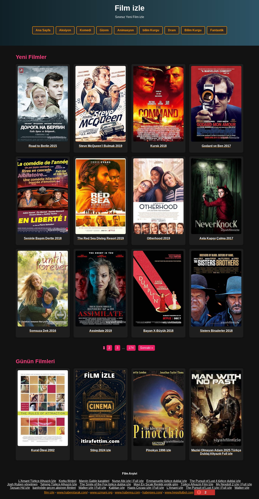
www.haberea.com (127, 492)
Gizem (104, 30)
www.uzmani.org (101, 492)
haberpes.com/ (152, 492)
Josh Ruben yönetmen (22, 484)
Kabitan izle (117, 487)
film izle (49, 492)
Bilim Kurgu (193, 30)
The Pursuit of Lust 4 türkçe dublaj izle (215, 481)
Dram (172, 30)
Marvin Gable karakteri (94, 481)
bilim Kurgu (151, 30)
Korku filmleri (67, 481)
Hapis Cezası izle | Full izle (145, 487)
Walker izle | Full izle (92, 487)
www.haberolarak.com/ (72, 492)
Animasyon (125, 30)
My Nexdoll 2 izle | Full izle (234, 484)
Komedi (85, 30)
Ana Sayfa (43, 30)
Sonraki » (146, 347)
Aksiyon (65, 30)
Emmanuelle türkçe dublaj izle (166, 481)
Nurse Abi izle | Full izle (128, 481)
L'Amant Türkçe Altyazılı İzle (37, 481)
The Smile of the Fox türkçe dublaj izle (105, 484)
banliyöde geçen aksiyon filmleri (54, 487)
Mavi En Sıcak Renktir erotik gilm (156, 484)
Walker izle (242, 487)
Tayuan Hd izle (20, 487)
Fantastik (217, 30)
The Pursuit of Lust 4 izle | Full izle (209, 487)
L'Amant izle (175, 487)
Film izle (129, 8)
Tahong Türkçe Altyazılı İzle (58, 484)
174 (131, 347)
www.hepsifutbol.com (179, 492)
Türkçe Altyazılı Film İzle (197, 484)
